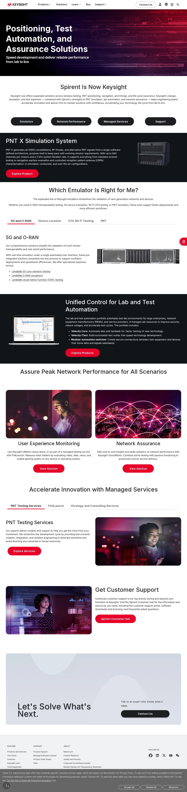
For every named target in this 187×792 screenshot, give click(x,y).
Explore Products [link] (82, 352)
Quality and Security (72, 759)
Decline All (151, 787)
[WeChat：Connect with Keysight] (177, 755)
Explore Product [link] (22, 173)
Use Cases (12, 755)
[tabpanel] (93, 259)
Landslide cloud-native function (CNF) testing (37, 279)
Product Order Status (42, 759)
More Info (173, 787)
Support (37, 746)
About (67, 746)
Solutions (61, 4)
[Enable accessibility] (6, 785)
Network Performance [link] (71, 121)
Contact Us (145, 713)
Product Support (40, 752)
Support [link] (160, 121)
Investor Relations (71, 755)
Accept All (129, 787)
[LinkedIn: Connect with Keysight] (157, 755)
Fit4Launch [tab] (56, 506)
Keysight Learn (13, 763)
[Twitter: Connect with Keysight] (164, 755)
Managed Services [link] (116, 121)
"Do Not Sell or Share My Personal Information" (29, 780)
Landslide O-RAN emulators (27, 275)
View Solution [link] (49, 468)
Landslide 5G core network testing (31, 271)
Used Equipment (14, 767)
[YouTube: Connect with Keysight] (171, 755)
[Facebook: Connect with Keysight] (150, 755)
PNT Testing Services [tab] (26, 506)
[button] (160, 4)
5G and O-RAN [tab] (21, 221)
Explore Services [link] (24, 551)
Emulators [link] (26, 121)
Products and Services (16, 752)
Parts (35, 763)
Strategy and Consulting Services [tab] (95, 506)
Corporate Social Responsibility (77, 763)
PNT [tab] (104, 221)
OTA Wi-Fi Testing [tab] (81, 221)
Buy (88, 4)
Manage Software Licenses (45, 755)
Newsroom (68, 752)
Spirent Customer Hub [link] (115, 618)
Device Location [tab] (49, 221)
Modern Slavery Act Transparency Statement (82, 767)
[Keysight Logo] (18, 4)
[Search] (178, 4)
